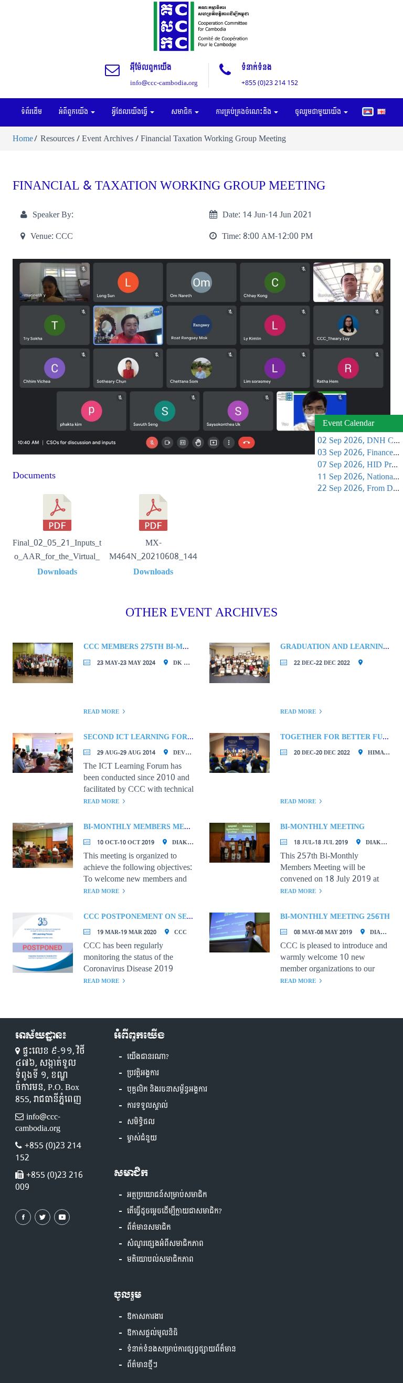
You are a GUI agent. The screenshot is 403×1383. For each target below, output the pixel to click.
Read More (101, 712)
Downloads (57, 571)
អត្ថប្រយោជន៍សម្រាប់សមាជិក (167, 1195)
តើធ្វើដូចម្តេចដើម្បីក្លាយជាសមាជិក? (174, 1211)
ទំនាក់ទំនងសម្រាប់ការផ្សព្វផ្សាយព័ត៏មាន (181, 1349)
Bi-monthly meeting (322, 826)
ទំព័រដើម (31, 112)
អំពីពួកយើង (74, 112)
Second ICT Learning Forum (141, 736)
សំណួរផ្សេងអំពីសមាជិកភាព (165, 1244)
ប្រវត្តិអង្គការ (143, 1073)
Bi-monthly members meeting (145, 826)
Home (23, 138)
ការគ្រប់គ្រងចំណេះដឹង (244, 112)
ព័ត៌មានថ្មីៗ (142, 1365)
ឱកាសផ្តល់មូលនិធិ (152, 1333)
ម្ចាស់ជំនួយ (142, 1138)
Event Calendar (348, 423)
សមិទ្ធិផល (141, 1122)
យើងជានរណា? (148, 1057)
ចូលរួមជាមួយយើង (319, 112)
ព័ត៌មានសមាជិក (149, 1227)
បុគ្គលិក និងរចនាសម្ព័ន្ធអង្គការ (167, 1089)
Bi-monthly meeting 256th (335, 916)
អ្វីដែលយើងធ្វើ (130, 112)
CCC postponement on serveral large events (179, 916)
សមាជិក (182, 112)
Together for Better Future (341, 736)
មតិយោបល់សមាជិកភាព (160, 1259)
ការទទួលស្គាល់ (147, 1105)
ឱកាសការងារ (145, 1317)
